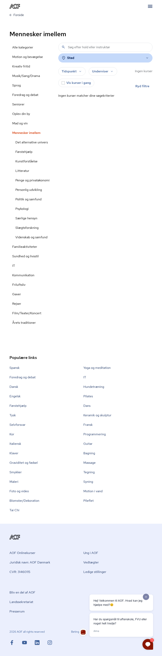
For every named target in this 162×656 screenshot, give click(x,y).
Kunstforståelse (26, 161)
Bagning (89, 453)
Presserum (17, 611)
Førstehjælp (23, 152)
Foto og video (19, 491)
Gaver (16, 294)
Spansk (14, 368)
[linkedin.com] (41, 642)
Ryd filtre (142, 86)
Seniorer (18, 104)
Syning (88, 482)
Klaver (13, 453)
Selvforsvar (17, 425)
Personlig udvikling (28, 190)
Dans (86, 406)
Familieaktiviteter (24, 247)
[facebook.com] (15, 642)
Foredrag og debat (25, 95)
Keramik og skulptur (97, 415)
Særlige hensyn (26, 218)
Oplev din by (21, 114)
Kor (11, 434)
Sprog (16, 85)
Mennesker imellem (26, 133)
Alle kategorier (22, 47)
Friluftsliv (18, 285)
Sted (70, 58)
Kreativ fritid (21, 66)
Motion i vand (93, 491)
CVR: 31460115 (19, 572)
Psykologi (22, 209)
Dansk (13, 387)
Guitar (87, 444)
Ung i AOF (90, 553)
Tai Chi (14, 510)
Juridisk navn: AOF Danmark (29, 562)
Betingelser (78, 631)
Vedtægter (91, 562)
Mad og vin (20, 123)
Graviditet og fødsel (23, 463)
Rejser (16, 304)
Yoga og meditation (97, 368)
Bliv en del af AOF (22, 592)
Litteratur (22, 171)
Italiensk (15, 444)
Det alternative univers (31, 142)
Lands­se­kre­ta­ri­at (21, 602)
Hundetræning (93, 387)
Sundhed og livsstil (25, 256)
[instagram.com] (49, 642)
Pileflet (88, 501)
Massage (89, 463)
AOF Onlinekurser (22, 553)
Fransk (88, 425)
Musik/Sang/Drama (26, 76)
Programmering (94, 434)
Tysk (12, 415)
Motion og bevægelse (27, 57)
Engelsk (15, 396)
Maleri (13, 482)
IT (13, 266)
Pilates (88, 396)
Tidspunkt (69, 71)
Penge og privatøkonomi (32, 180)
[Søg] (63, 47)
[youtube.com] (28, 642)
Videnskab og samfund (31, 237)
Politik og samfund (28, 199)
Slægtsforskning (27, 228)
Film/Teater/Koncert (26, 313)
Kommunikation (23, 275)
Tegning (89, 472)
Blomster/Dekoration (24, 501)
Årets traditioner (24, 323)
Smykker (15, 472)
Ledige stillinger (94, 572)
